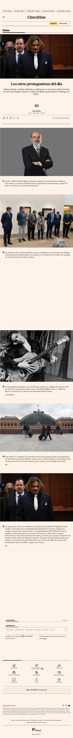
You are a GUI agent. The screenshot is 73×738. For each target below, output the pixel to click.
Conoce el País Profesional (37, 690)
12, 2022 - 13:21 (39, 113)
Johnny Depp (9, 629)
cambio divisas (36, 675)
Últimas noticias (42, 722)
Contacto (13, 720)
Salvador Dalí (29, 629)
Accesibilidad (58, 720)
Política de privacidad (48, 720)
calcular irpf (13, 668)
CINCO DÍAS (36, 111)
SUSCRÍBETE (53, 23)
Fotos (6, 30)
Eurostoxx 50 (46, 11)
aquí (45, 638)
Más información (10, 638)
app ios (36, 682)
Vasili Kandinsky (19, 629)
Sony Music (46, 629)
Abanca (53, 629)
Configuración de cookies (36, 720)
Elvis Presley (37, 629)
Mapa (28, 722)
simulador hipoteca (36, 668)
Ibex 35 (5, 11)
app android (59, 682)
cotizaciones (14, 682)
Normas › (64, 620)
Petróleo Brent (31, 11)
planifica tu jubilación (14, 675)
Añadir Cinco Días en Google (62, 118)
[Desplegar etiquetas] (66, 629)
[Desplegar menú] (4, 17)
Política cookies (26, 720)
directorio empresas (59, 675)
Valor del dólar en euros (63, 11)
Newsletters (35, 722)
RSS (31, 722)
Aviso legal (18, 720)
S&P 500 (16, 11)
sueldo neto (59, 668)
